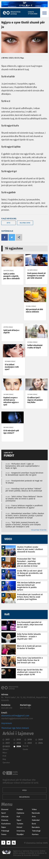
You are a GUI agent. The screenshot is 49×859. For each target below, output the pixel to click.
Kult (18, 816)
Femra (3, 834)
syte (8, 223)
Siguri (19, 820)
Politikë (20, 809)
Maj (4, 759)
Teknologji (36, 831)
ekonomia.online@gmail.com (15, 716)
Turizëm (20, 824)
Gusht (25, 749)
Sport (3, 813)
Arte (34, 816)
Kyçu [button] (24, 790)
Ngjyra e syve (25, 223)
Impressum (6, 723)
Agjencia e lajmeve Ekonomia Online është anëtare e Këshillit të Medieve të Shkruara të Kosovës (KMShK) (30, 853)
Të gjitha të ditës (38, 530)
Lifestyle (4, 816)
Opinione (20, 813)
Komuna (4, 820)
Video (34, 809)
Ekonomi (4, 809)
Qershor (6, 762)
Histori (19, 827)
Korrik (25, 746)
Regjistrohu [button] (24, 797)
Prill (4, 756)
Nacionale (36, 813)
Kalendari (36, 820)
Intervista (21, 831)
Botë (34, 824)
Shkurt (5, 749)
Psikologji (5, 831)
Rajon (3, 827)
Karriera (35, 834)
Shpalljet (20, 834)
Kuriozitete (6, 824)
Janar (5, 746)
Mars (5, 753)
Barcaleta (36, 827)
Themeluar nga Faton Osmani (15, 728)
